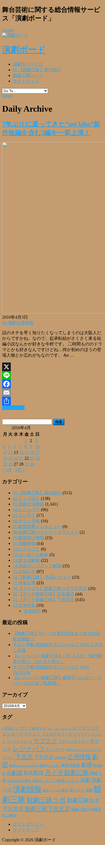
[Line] (52, 375)
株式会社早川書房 (19, 780)
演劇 (85, 780)
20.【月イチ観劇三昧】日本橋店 (43, 594)
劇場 (86, 765)
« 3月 (7, 470)
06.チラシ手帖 (26, 521)
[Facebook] (52, 384)
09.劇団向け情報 (28, 537)
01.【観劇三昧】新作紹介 (37, 69)
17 (37, 452)
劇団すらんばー (50, 765)
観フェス (77, 790)
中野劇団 (60, 757)
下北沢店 (43, 757)
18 (5, 458)
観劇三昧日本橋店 (86, 810)
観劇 (89, 790)
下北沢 (24, 757)
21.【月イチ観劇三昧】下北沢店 (43, 599)
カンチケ (13, 742)
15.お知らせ (24, 571)
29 (26, 464)
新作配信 (33, 773)
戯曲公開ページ (28, 75)
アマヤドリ (82, 734)
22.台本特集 (24, 605)
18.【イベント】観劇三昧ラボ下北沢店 (50, 588)
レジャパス (29, 748)
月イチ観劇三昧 (67, 772)
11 (5, 452)
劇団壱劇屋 (70, 765)
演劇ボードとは (28, 64)
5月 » (20, 470)
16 (32, 452)
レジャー (55, 749)
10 (37, 446)
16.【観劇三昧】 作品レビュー (42, 577)
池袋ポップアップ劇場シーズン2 (55, 781)
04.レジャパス (26, 509)
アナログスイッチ (57, 734)
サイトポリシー (28, 824)
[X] (52, 367)
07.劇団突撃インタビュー (37, 526)
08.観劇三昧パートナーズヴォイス (46, 532)
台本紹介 (32, 611)
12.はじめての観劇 (30, 554)
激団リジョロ (51, 790)
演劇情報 (27, 789)
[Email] (52, 392)
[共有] (52, 401)
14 (21, 452)
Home (7, 95)
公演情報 (79, 757)
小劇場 (14, 773)
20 (16, 458)
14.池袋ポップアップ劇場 (37, 566)
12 (10, 452)
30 (32, 464)
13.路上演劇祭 (26, 560)
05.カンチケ (24, 515)
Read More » (13, 407)
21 (21, 458)
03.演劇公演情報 (17, 322)
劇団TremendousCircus (23, 765)
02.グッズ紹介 (26, 498)
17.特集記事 (24, 582)
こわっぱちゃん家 (64, 728)
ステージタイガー (73, 742)
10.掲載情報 (24, 543)
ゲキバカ (27, 741)
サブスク (45, 741)
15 (26, 452)
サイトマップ (26, 81)
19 (10, 458)
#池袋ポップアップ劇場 (20, 728)
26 (10, 464)
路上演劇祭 (9, 815)
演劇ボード (24, 49)
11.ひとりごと (26, 549)
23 (32, 458)
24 (37, 458)
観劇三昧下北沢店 (47, 809)
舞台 (64, 790)
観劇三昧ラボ (46, 800)
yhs (49, 728)
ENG (43, 728)
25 (5, 464)
